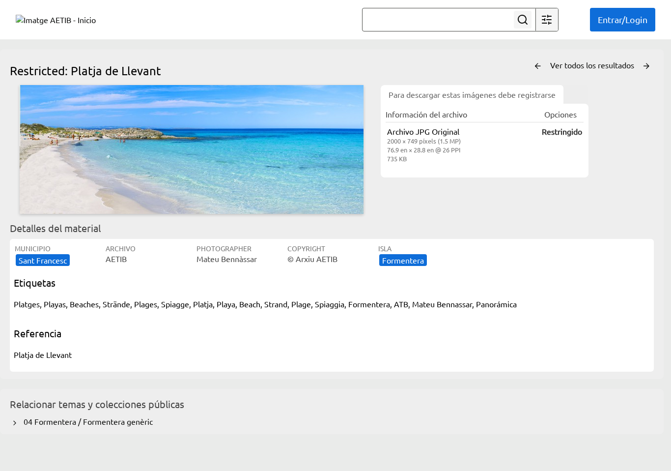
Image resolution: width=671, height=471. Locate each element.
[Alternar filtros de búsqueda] (546, 19)
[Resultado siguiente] (646, 66)
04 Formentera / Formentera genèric (86, 421)
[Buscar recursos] (522, 20)
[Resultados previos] (538, 66)
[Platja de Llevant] (191, 149)
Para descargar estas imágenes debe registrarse (472, 94)
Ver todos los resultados (593, 65)
